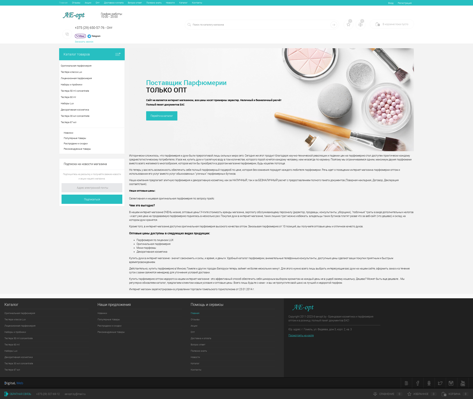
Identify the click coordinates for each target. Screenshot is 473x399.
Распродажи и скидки (76, 143)
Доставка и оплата (113, 2)
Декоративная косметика (18, 357)
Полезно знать (153, 2)
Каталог (183, 2)
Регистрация (405, 3)
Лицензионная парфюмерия (19, 325)
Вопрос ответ (135, 2)
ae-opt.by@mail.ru (75, 394)
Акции (88, 2)
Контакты (197, 2)
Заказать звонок (84, 41)
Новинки (68, 132)
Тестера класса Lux (15, 319)
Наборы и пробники (15, 332)
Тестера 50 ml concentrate (18, 338)
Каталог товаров (77, 54)
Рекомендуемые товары (77, 148)
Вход (390, 3)
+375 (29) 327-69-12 (48, 394)
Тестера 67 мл (12, 369)
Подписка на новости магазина (85, 164)
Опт (98, 2)
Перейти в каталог (162, 115)
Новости (170, 2)
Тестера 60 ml (12, 344)
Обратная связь (20, 394)
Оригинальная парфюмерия (19, 313)
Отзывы (76, 2)
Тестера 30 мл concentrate (18, 363)
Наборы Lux (10, 350)
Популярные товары (75, 138)
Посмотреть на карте (301, 335)
